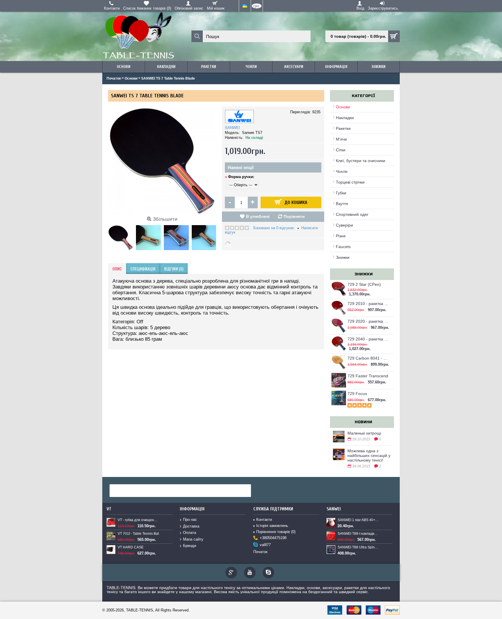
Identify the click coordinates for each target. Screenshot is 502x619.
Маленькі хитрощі (364, 433)
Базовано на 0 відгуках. (274, 228)
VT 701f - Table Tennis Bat (138, 534)
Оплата (189, 532)
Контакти (264, 519)
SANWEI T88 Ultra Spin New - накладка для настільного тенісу (358, 547)
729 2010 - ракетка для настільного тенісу (368, 303)
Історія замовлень (272, 525)
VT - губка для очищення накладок (138, 520)
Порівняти (294, 216)
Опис (117, 268)
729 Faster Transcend (367, 376)
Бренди (189, 545)
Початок (260, 552)
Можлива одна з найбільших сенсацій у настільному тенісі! (368, 455)
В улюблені (258, 216)
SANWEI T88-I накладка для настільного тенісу (358, 534)
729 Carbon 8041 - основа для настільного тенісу (368, 358)
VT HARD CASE (131, 547)
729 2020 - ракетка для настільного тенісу (368, 321)
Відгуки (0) (173, 268)
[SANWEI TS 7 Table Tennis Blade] (122, 236)
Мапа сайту (193, 539)
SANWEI (232, 127)
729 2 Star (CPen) (364, 284)
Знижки (342, 257)
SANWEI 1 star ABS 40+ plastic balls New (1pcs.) (358, 520)
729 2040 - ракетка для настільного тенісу (368, 339)
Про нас (190, 519)
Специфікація (142, 268)
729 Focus (357, 393)
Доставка (191, 526)
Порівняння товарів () (275, 532)
